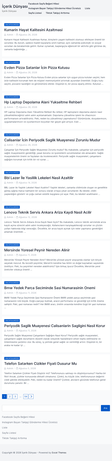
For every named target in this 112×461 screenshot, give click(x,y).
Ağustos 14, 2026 (28, 182)
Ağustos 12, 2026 (28, 217)
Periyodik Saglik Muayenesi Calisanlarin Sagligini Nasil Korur (54, 326)
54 (26, 396)
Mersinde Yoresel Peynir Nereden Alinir (37, 250)
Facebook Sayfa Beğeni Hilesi (43, 3)
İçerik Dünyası (15, 6)
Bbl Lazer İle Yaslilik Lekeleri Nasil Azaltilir (38, 178)
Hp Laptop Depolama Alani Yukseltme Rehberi (43, 102)
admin (10, 34)
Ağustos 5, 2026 (27, 368)
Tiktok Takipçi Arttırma (57, 13)
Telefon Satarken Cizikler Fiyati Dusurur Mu (40, 363)
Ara (105, 408)
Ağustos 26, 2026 (28, 34)
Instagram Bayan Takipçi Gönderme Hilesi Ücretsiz (54, 8)
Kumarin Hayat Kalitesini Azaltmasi (33, 30)
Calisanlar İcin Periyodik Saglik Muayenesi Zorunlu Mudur (52, 140)
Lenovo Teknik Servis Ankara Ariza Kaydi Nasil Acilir (48, 212)
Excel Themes (59, 452)
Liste (87, 8)
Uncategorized (12, 25)
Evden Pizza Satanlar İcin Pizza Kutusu (37, 67)
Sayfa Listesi (35, 13)
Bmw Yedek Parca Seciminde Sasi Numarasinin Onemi (49, 288)
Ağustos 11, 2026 (27, 255)
